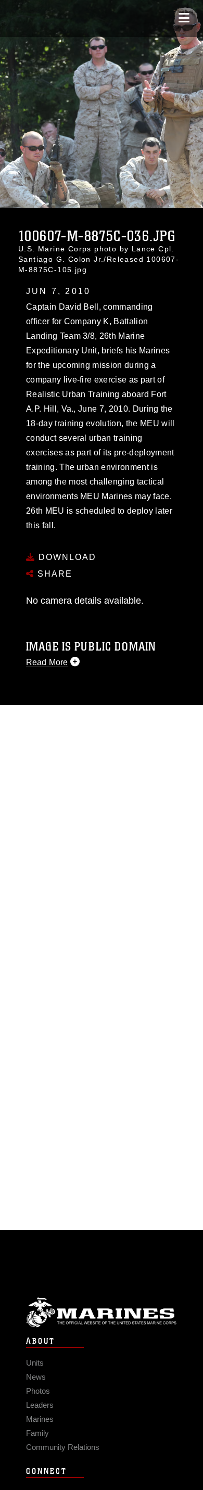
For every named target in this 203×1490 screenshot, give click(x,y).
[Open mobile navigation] (184, 18)
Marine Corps (101, 1312)
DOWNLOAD (65, 557)
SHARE (53, 573)
